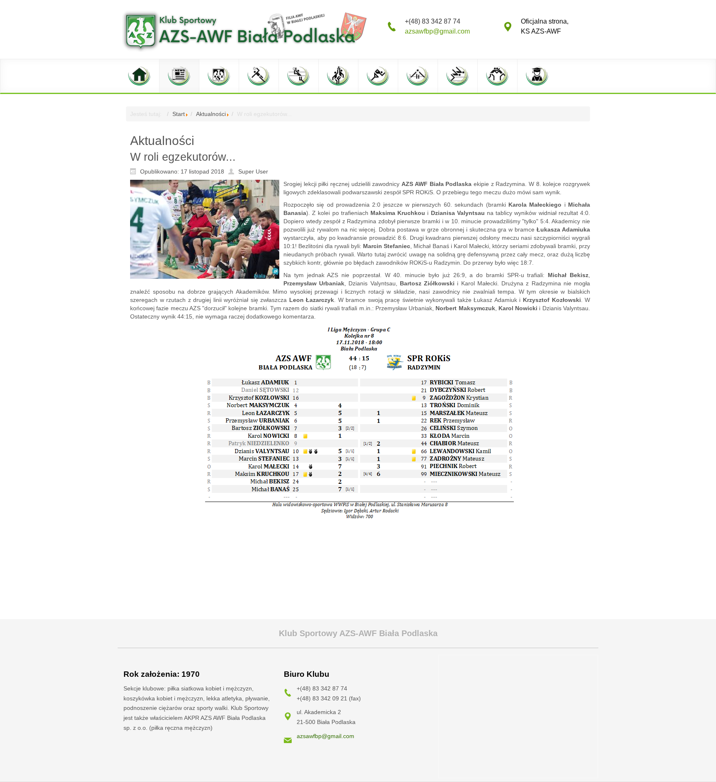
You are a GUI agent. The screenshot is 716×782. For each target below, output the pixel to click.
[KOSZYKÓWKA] (338, 76)
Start (178, 114)
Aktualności (211, 114)
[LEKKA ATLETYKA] (378, 76)
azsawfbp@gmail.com (437, 31)
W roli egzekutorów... (183, 157)
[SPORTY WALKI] (498, 76)
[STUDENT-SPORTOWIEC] (537, 76)
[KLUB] (219, 76)
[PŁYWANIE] (458, 76)
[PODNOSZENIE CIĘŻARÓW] (418, 76)
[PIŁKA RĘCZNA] (259, 76)
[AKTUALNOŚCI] (179, 76)
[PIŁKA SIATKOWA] (299, 76)
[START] (140, 76)
